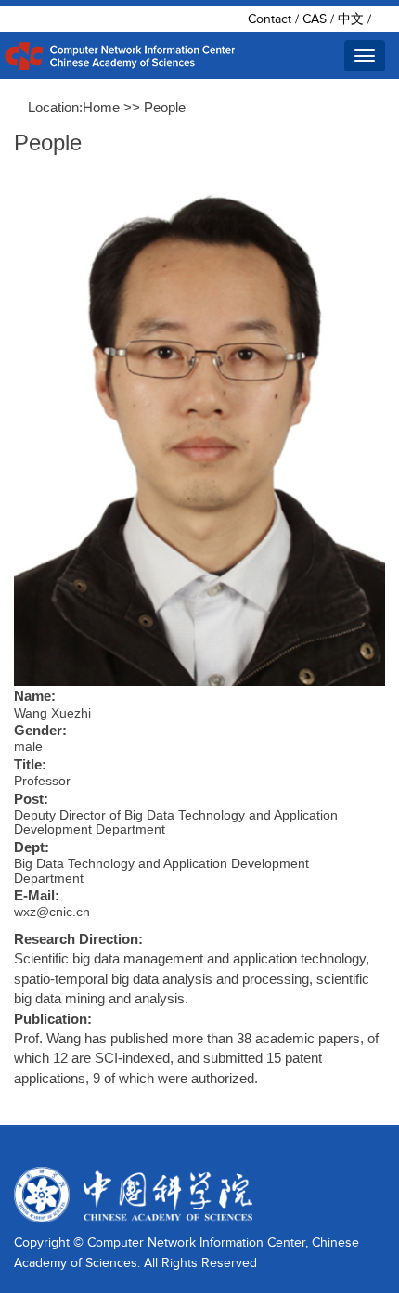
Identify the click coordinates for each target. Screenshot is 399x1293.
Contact (269, 19)
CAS (314, 19)
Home (101, 107)
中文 (351, 19)
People (165, 107)
